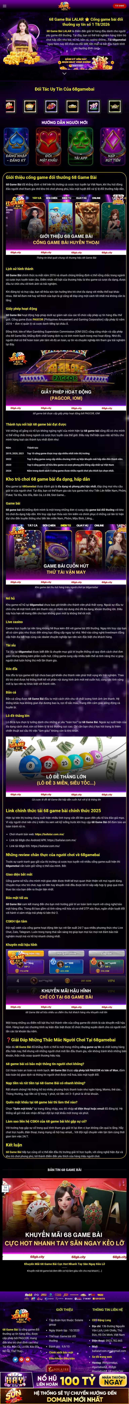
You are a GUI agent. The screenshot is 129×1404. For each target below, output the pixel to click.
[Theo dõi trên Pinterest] (21, 1359)
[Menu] (5, 6)
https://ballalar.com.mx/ (49, 834)
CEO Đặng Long (101, 1320)
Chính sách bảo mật (61, 1352)
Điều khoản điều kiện (62, 1358)
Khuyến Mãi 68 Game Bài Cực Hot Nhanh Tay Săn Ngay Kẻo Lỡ (64, 1264)
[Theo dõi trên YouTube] (27, 1359)
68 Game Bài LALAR (59, 31)
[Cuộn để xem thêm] (64, 73)
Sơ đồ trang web (102, 1356)
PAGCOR (38, 319)
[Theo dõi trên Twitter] (15, 1359)
